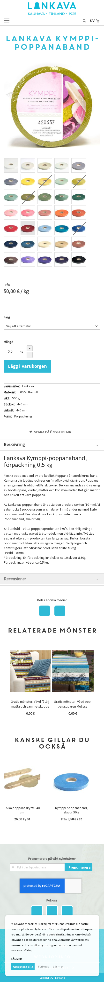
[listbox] (52, 213)
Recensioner (15, 578)
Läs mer (58, 966)
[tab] (52, 445)
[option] (11, 165)
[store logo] (52, 8)
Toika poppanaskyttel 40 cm (22, 810)
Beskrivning (14, 444)
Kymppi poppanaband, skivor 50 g (71, 810)
